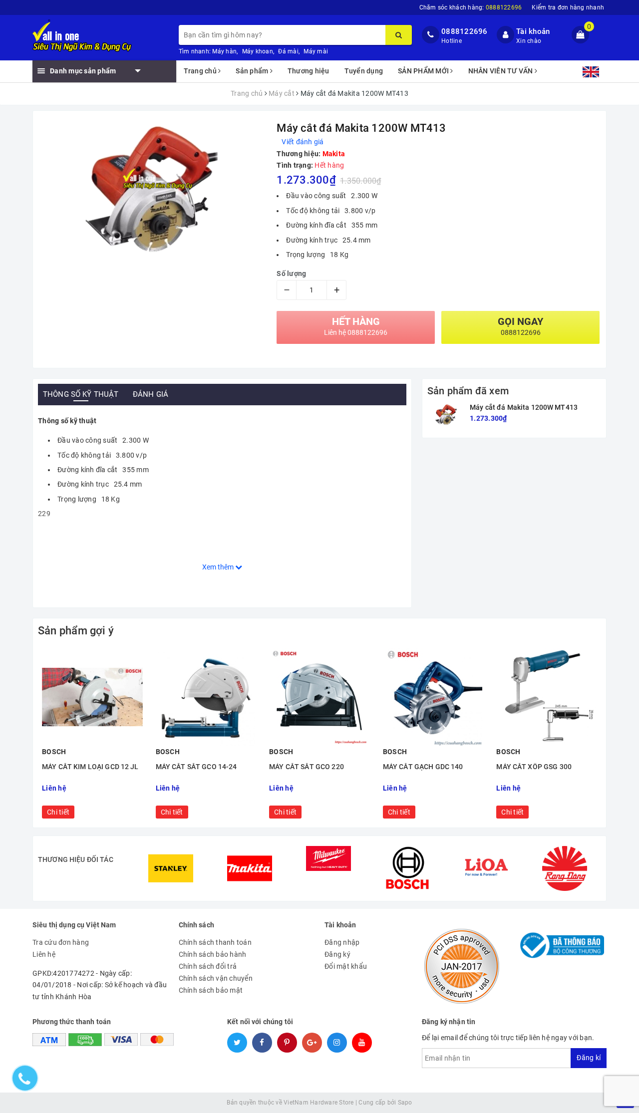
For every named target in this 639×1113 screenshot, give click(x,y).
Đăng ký (337, 954)
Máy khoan (257, 51)
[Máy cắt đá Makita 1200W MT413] (446, 415)
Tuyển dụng (363, 71)
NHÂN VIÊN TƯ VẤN (501, 71)
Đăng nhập (341, 942)
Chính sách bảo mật (211, 990)
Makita (333, 154)
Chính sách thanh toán (215, 942)
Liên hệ (43, 954)
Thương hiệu (308, 71)
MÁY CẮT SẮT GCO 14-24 (196, 767)
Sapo (405, 1102)
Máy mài (316, 51)
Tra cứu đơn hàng (60, 942)
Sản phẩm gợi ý (76, 630)
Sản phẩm (253, 71)
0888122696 (464, 31)
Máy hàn (224, 51)
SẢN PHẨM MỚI (424, 71)
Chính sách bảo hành (213, 954)
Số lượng (291, 274)
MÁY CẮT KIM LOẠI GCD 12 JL (90, 767)
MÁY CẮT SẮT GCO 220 (306, 767)
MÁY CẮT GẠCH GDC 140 (423, 767)
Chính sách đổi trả (208, 966)
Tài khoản (533, 31)
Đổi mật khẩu (345, 966)
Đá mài (288, 51)
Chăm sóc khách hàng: (470, 7)
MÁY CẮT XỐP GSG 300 (534, 767)
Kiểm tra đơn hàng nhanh (568, 7)
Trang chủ (201, 71)
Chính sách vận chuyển (216, 978)
